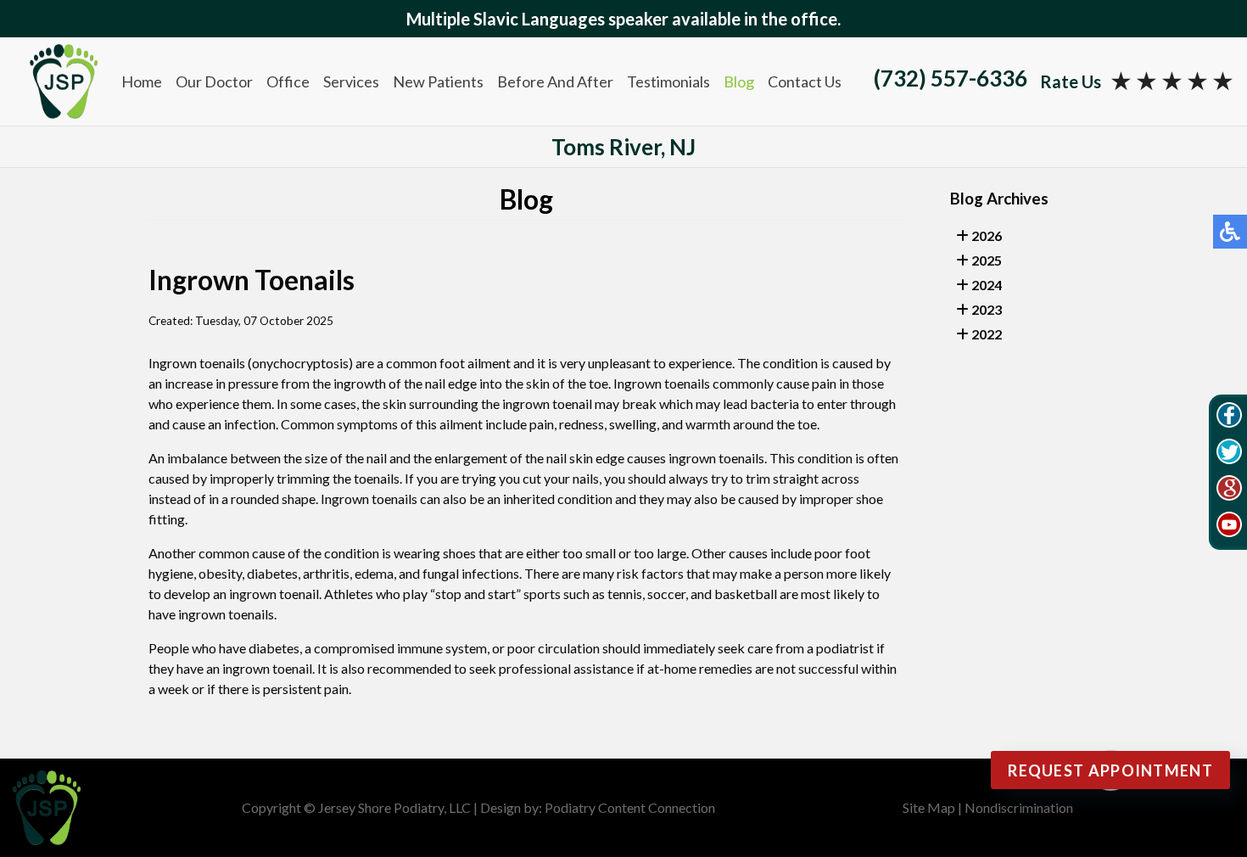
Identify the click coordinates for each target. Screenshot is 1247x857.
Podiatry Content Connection (630, 807)
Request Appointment (1110, 770)
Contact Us (805, 81)
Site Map (929, 807)
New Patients (438, 81)
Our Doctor (214, 81)
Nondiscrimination (1019, 807)
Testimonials (668, 81)
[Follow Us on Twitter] (1229, 454)
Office (288, 81)
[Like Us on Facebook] (1229, 417)
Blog (739, 81)
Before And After (555, 81)
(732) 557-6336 (950, 78)
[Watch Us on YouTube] (1229, 527)
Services (351, 81)
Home (141, 81)
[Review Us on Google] (1229, 490)
